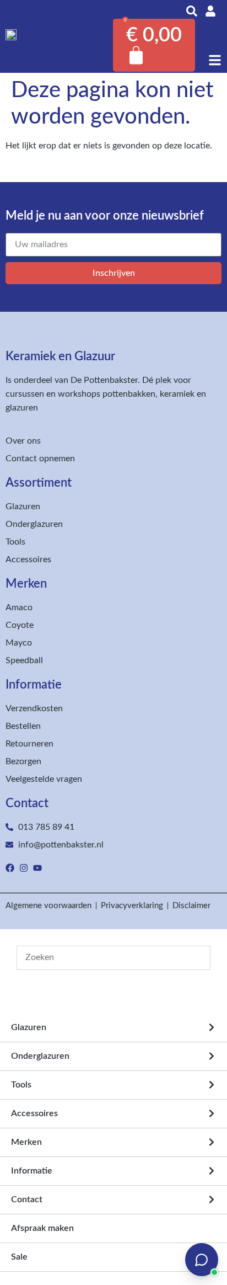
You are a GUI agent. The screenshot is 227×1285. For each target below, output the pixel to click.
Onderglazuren (40, 1056)
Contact (26, 1199)
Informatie (31, 1170)
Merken (26, 1142)
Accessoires (34, 1113)
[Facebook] (10, 867)
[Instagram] (23, 867)
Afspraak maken (42, 1228)
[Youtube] (37, 867)
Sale (19, 1256)
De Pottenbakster (104, 380)
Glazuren (28, 1027)
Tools (21, 1084)
